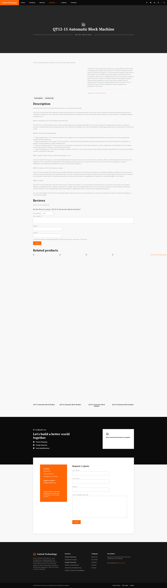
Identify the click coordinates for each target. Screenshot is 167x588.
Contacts (74, 2)
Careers (93, 565)
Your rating (37, 213)
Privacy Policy (116, 585)
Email (35, 233)
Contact (93, 568)
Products (52, 2)
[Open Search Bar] (164, 2)
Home (23, 2)
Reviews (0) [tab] (49, 98)
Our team (94, 559)
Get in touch (121, 563)
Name (35, 226)
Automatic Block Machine (46, 62)
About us (94, 557)
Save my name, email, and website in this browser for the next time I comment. (61, 239)
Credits (132, 585)
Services (42, 2)
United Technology (9, 3)
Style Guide (125, 585)
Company (32, 2)
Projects (64, 2)
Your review (37, 216)
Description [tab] (38, 98)
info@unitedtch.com (49, 483)
